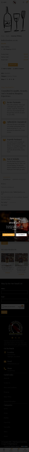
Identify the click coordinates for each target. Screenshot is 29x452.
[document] (14, 226)
